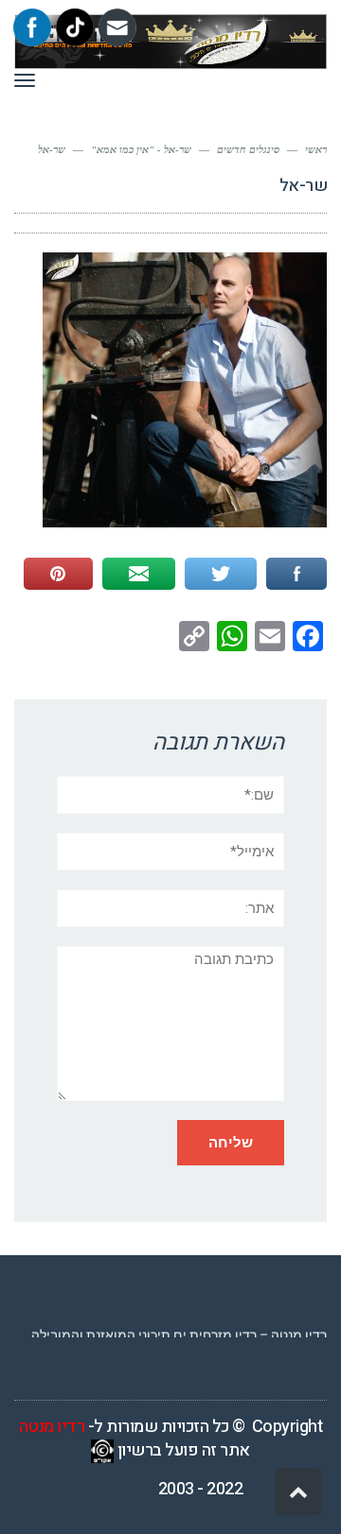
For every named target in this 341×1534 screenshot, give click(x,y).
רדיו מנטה (52, 1426)
